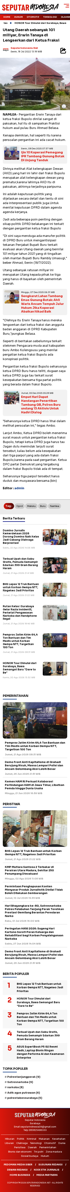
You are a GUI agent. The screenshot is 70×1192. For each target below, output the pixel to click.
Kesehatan (58, 1138)
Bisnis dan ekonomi (20, 1151)
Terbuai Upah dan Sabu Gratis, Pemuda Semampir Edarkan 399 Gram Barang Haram (20, 563)
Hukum (18, 17)
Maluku (31, 506)
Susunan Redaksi (50, 1164)
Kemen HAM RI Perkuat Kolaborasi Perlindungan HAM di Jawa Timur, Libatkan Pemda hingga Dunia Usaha (34, 785)
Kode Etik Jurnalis (46, 1169)
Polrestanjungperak (23, 1077)
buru (43, 506)
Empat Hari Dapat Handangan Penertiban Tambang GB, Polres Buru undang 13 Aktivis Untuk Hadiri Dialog (40, 404)
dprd (19, 506)
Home (6, 17)
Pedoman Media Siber (18, 1164)
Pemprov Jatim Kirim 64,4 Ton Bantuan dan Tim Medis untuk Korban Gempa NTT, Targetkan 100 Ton (20, 641)
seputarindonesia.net (24, 48)
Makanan (44, 1138)
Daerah (32, 1147)
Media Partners (47, 1175)
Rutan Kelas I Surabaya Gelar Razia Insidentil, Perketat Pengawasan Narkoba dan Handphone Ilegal (20, 613)
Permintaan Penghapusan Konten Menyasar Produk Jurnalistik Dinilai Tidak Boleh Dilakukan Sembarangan (34, 890)
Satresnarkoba (20, 1082)
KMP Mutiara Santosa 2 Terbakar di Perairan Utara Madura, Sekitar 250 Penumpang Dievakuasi (29, 870)
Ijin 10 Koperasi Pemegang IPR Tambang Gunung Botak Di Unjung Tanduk (42, 156)
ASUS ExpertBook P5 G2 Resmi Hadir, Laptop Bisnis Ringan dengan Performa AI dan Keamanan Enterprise (40, 1052)
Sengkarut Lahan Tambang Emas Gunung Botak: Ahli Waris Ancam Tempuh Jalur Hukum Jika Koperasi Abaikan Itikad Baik (42, 303)
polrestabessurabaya (24, 1098)
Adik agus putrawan (23, 1092)
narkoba (15, 1087)
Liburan (9, 1143)
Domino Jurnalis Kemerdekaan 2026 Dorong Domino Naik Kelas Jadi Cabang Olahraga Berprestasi (21, 537)
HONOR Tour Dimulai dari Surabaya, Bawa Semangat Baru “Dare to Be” (19, 668)
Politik (20, 1138)
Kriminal (31, 1138)
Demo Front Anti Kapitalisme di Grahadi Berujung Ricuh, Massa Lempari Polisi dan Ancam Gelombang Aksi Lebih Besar (34, 765)
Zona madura (54, 1151)
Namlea (54, 506)
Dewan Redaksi (17, 1169)
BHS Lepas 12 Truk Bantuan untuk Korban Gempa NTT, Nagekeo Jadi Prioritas (21, 587)
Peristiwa (19, 1147)
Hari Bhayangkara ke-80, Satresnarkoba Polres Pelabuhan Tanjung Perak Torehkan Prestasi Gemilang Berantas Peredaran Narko (34, 911)
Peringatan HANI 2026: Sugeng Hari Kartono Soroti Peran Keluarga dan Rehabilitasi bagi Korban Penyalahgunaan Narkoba (34, 933)
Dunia (61, 1143)
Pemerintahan (47, 1147)
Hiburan (9, 1138)
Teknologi (50, 17)
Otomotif (33, 17)
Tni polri (38, 1151)
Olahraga (22, 1143)
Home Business (20, 1175)
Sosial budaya (29, 1156)
